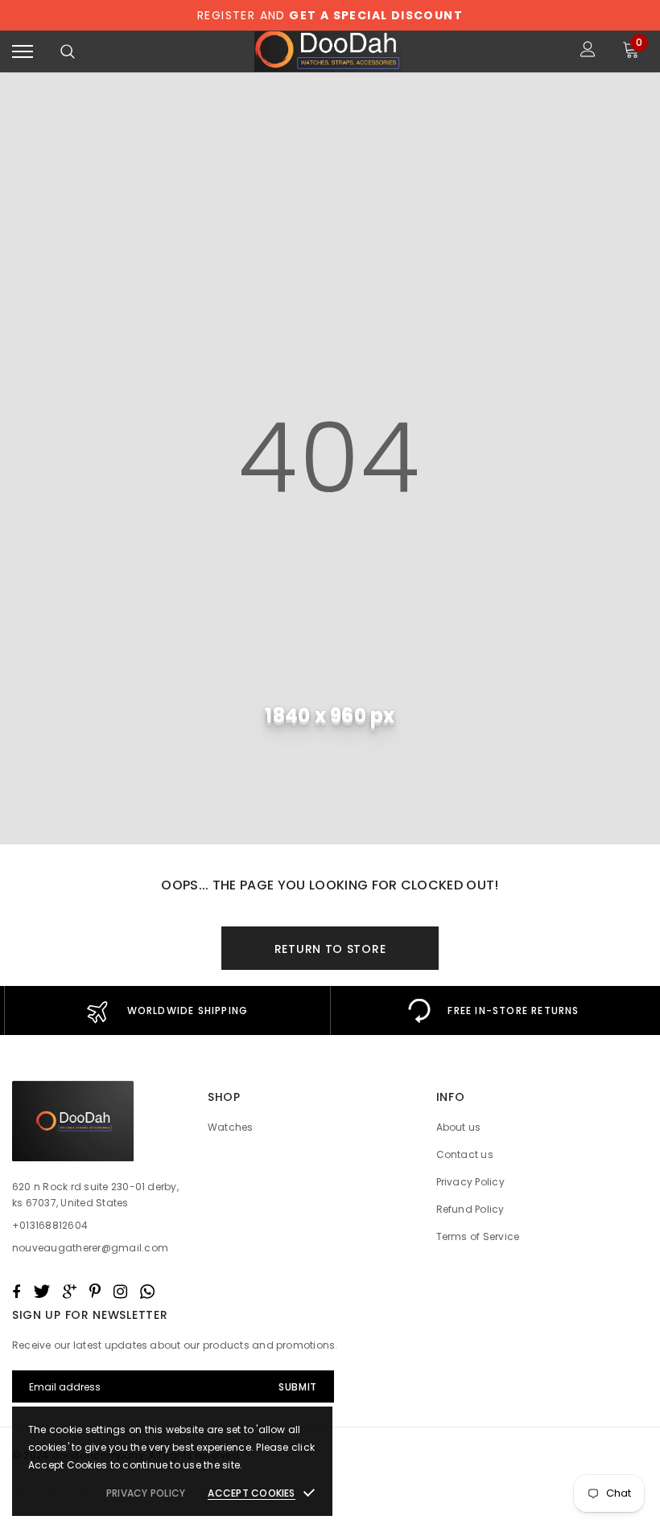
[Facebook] (159, 833)
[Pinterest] (261, 833)
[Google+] (228, 833)
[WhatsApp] (330, 833)
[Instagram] (295, 833)
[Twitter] (192, 833)
